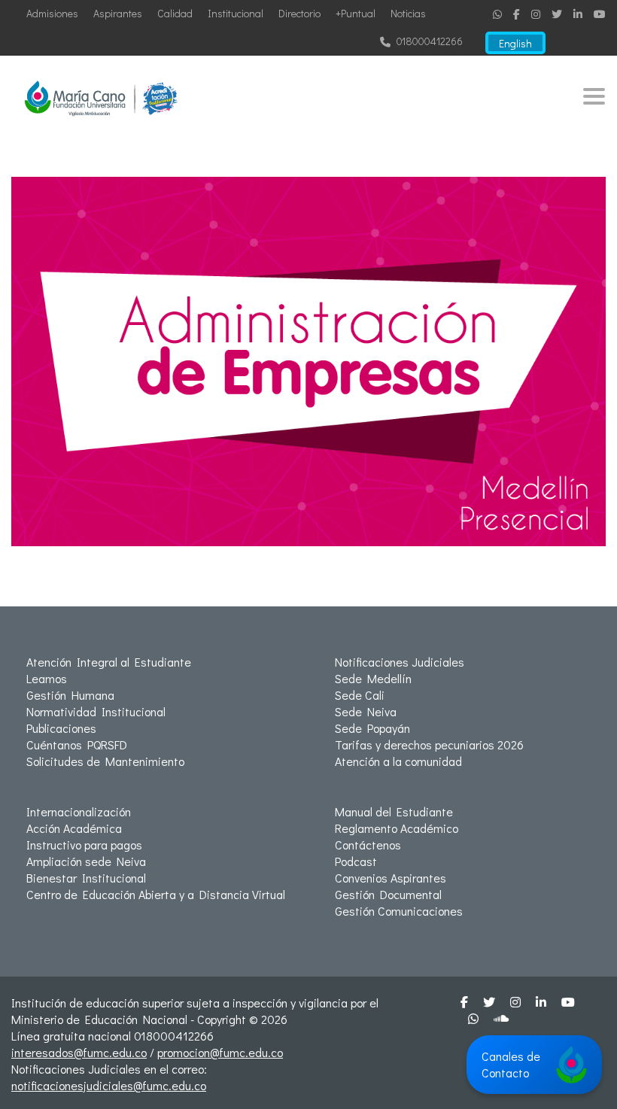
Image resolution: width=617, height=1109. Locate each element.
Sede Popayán (372, 728)
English (515, 43)
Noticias (408, 13)
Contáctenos (368, 844)
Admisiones (52, 13)
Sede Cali (359, 695)
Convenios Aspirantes (390, 878)
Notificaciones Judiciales (399, 662)
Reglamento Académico (396, 828)
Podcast (356, 861)
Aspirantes (117, 13)
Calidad (175, 13)
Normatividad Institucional (96, 711)
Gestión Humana (70, 695)
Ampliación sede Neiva (86, 861)
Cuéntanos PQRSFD (76, 744)
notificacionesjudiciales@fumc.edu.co (108, 1085)
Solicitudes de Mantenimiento (105, 761)
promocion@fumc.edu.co (220, 1052)
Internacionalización (78, 811)
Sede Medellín (373, 678)
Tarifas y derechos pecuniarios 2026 (429, 744)
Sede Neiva (366, 711)
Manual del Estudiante (394, 811)
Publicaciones (61, 728)
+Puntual (355, 13)
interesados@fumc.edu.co (79, 1052)
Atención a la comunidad (398, 761)
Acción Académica (74, 828)
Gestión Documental (388, 894)
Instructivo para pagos (84, 844)
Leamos (46, 678)
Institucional (235, 13)
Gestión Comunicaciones (399, 911)
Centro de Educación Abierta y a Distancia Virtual (155, 894)
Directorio (299, 13)
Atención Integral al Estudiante (108, 662)
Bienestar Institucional (86, 878)
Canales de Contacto (511, 1064)
